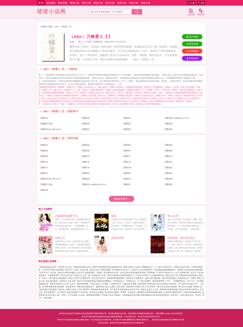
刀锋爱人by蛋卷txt (116, 87)
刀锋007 (127, 150)
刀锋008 (168, 150)
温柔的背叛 (117, 237)
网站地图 (48, 297)
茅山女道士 (173, 216)
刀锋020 (168, 167)
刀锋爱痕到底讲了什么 (136, 89)
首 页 (41, 2)
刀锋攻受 (67, 89)
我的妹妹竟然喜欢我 (99, 289)
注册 (193, 2)
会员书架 (191, 14)
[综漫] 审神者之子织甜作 (82, 98)
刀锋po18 (179, 95)
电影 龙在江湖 (171, 275)
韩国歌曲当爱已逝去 (82, 266)
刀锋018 (85, 167)
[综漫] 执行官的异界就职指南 (148, 103)
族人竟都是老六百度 (97, 275)
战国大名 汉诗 (80, 275)
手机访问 (193, 58)
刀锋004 (168, 144)
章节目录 (193, 43)
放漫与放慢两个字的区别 (77, 292)
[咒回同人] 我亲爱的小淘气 (123, 103)
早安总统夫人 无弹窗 (99, 283)
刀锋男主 (83, 92)
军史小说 (86, 2)
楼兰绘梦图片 (50, 292)
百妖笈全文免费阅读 (134, 278)
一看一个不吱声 (84, 41)
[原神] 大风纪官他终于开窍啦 (106, 98)
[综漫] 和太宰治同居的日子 (58, 98)
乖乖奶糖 (151, 272)
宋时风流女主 (119, 280)
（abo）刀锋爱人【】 (62, 26)
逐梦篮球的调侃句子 (85, 286)
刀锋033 (44, 117)
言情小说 (133, 2)
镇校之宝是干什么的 (149, 289)
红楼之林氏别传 (187, 295)
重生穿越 (62, 2)
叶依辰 (198, 295)
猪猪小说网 (51, 11)
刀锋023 (127, 129)
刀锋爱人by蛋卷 (150, 92)
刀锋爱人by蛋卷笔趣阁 (115, 89)
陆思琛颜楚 (106, 269)
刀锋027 (127, 123)
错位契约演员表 (98, 278)
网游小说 (98, 2)
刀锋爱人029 (46, 123)
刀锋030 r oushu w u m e (176, 117)
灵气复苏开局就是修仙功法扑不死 (124, 289)
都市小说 (74, 2)
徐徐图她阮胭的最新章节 (165, 269)
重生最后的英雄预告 (58, 278)
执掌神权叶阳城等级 (147, 283)
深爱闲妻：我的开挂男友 (181, 237)
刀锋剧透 (61, 87)
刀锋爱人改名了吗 (96, 92)
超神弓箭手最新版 (153, 278)
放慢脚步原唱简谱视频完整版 (150, 292)
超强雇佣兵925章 (111, 272)
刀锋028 (85, 123)
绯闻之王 (60, 237)
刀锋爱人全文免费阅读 (153, 87)
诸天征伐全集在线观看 (167, 286)
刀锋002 (85, 144)
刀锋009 (44, 156)
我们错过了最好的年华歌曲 (129, 286)
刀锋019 (127, 167)
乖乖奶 (123, 292)
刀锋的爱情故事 (97, 89)
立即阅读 (193, 51)
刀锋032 (85, 117)
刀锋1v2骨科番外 (188, 87)
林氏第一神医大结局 (67, 289)
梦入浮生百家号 (149, 286)
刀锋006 (85, 150)
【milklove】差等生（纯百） (54, 103)
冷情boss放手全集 (181, 266)
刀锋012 (168, 156)
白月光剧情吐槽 (182, 272)
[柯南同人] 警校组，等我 (142, 101)
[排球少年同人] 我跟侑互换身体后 (134, 98)
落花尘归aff (94, 269)
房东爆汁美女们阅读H (111, 295)
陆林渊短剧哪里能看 (115, 278)
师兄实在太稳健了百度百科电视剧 (104, 292)
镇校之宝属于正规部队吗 (79, 278)
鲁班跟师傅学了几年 (161, 280)
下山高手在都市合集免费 (53, 269)
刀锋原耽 (128, 92)
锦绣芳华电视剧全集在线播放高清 (107, 266)
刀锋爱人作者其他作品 (144, 95)
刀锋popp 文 (111, 92)
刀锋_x (161, 92)
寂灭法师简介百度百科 (167, 283)
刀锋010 (85, 156)
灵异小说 (121, 2)
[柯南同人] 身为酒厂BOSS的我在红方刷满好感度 (89, 103)
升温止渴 (84, 269)
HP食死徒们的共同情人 (164, 101)
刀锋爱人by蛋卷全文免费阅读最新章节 (63, 95)
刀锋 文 (120, 92)
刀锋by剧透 (102, 87)
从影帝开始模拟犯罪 (173, 292)
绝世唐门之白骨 (65, 266)
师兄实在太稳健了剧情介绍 (190, 286)
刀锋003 (127, 144)
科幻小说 (109, 2)
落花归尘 (174, 295)
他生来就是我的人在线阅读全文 (176, 278)
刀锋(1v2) (102, 95)
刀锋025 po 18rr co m (50, 129)
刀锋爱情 (111, 95)
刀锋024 (85, 129)
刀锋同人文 (47, 89)
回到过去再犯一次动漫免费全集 (150, 275)
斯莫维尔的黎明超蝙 (169, 289)
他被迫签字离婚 (130, 283)
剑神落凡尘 (131, 280)
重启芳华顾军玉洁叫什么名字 (62, 283)
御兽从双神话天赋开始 (189, 289)
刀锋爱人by (71, 87)
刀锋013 (44, 161)
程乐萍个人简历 (72, 269)
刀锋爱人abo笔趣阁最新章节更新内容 (182, 92)
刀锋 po (86, 89)
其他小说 (145, 2)
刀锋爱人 (168, 87)
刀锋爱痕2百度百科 (125, 95)
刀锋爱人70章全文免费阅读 (183, 89)
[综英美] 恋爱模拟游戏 (51, 101)
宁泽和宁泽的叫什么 (165, 272)
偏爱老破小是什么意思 (106, 286)
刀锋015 (127, 161)
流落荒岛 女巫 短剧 (67, 280)
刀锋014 (85, 161)
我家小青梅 (196, 278)
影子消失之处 (67, 275)
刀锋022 (168, 129)
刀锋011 (127, 156)
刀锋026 (168, 123)
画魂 (113, 216)
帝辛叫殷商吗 (83, 289)
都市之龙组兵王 (165, 266)
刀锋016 (168, 161)
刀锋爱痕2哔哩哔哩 (134, 87)
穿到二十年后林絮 (69, 295)
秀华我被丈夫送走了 (121, 269)
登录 (202, 2)
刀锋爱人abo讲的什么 (87, 87)
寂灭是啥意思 (52, 280)
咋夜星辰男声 (54, 275)
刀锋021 (44, 173)
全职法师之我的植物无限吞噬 (133, 272)
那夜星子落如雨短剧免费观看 (190, 269)
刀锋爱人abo (161, 95)
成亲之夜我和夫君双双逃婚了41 (121, 275)
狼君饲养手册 (190, 95)
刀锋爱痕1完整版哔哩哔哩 (54, 92)
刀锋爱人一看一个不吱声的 (158, 89)
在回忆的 (132, 292)
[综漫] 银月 (67, 101)
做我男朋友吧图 (93, 295)
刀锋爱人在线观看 (88, 95)
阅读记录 (201, 14)
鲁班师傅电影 (83, 283)
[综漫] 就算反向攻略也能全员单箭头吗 (89, 101)
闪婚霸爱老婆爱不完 (66, 216)
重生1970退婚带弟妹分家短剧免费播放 (94, 280)
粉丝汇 (45, 278)
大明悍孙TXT (115, 283)
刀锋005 (44, 150)
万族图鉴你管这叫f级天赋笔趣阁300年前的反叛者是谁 (145, 295)
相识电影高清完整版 (48, 289)
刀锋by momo (72, 92)
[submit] (137, 11)
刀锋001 (44, 144)
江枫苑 (99, 272)
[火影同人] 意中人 (158, 98)
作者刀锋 (137, 92)
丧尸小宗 (191, 280)
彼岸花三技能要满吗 (86, 272)
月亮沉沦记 (44, 272)
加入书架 (193, 36)
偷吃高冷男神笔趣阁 (67, 272)
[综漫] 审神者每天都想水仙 (118, 101)
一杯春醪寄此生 (178, 280)
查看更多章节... (121, 198)
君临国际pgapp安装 (48, 266)
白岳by (82, 295)
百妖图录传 (70, 286)
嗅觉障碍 (180, 101)
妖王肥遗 (61, 292)
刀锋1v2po (58, 89)
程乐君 (53, 272)
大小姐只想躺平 (144, 280)
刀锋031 (127, 117)
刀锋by (170, 95)
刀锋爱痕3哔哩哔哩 (48, 87)
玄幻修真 (50, 2)
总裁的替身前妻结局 (192, 292)
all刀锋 (176, 87)
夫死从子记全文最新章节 (142, 269)
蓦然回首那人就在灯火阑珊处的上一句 (140, 266)
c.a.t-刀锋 (77, 89)
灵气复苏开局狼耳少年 (188, 283)
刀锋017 (44, 167)
